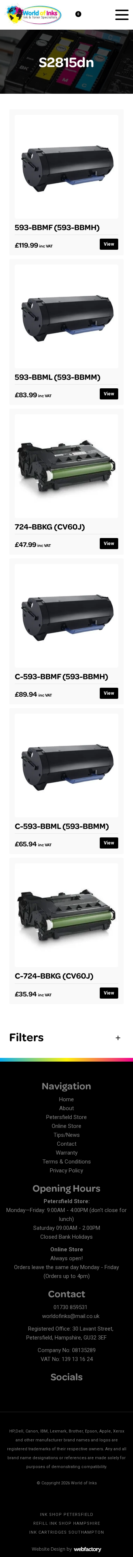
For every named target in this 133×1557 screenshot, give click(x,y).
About (66, 1108)
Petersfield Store (66, 1117)
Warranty (67, 1152)
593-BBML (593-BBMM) (57, 376)
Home (66, 1099)
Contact (66, 1144)
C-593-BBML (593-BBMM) (62, 825)
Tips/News (67, 1135)
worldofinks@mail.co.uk (70, 1316)
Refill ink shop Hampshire (66, 1523)
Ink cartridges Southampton (66, 1532)
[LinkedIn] (24, 1391)
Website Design (48, 1549)
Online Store (66, 1126)
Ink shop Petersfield (66, 1514)
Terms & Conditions (66, 1161)
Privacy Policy (66, 1170)
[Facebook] (11, 1391)
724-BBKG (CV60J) (50, 526)
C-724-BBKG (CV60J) (54, 975)
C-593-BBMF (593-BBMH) (61, 676)
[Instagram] (36, 1391)
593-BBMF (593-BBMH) (57, 227)
